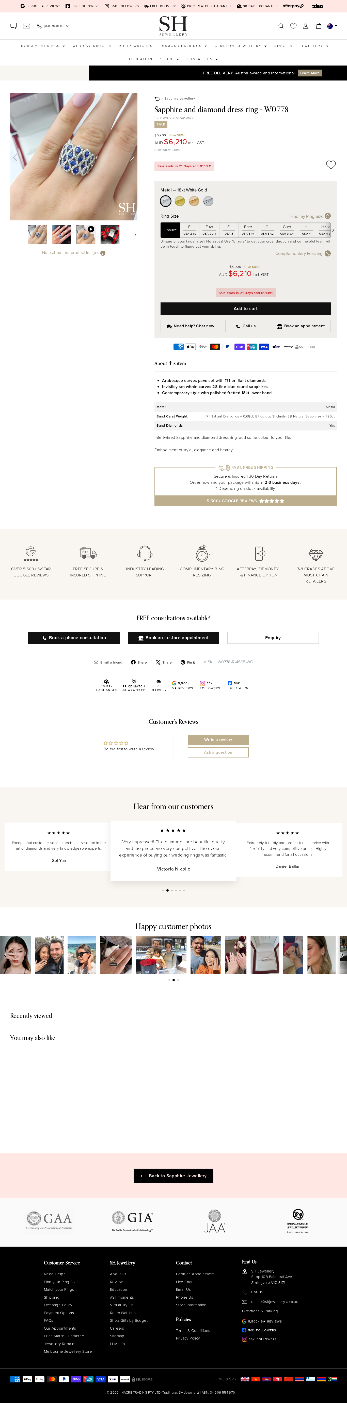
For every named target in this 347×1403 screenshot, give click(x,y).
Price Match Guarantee (64, 1336)
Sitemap (117, 1336)
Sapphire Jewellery (179, 98)
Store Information (191, 1305)
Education (141, 59)
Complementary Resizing (299, 253)
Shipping (51, 1297)
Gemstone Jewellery (239, 45)
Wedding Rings (90, 45)
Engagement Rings (40, 45)
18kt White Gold (166, 201)
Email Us (183, 1289)
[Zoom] (73, 156)
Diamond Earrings (182, 45)
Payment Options (59, 1313)
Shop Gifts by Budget (129, 1320)
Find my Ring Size (307, 217)
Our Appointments (60, 1328)
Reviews (117, 1282)
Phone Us (184, 1297)
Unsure (170, 230)
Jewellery (312, 45)
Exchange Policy (58, 1305)
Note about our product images (71, 252)
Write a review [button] (218, 740)
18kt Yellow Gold (180, 201)
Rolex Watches (136, 45)
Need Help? (54, 1274)
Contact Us (200, 59)
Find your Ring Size (61, 1282)
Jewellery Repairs (59, 1344)
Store (167, 59)
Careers (117, 1328)
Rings (281, 45)
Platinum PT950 (208, 201)
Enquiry (273, 637)
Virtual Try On (122, 1305)
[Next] (132, 157)
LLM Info (117, 1344)
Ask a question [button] (218, 752)
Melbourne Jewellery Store (68, 1351)
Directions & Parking (260, 1311)
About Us (118, 1274)
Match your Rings (59, 1289)
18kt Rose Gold (194, 201)
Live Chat (184, 1282)
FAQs (48, 1320)
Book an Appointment (195, 1274)
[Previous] (15, 157)
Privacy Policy (188, 1338)
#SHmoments (122, 1297)
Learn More (232, 73)
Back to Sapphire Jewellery (178, 1175)
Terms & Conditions (193, 1330)
